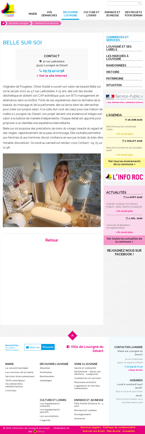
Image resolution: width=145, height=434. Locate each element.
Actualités (129, 431)
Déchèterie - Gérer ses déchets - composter (87, 372)
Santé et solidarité (85, 368)
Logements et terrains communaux (87, 387)
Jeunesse (79, 418)
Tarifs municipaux (15, 380)
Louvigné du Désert (8, 10)
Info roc (124, 176)
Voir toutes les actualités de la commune (124, 240)
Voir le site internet (53, 75)
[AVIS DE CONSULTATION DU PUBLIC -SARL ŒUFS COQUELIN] (124, 204)
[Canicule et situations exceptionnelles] (124, 225)
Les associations (49, 416)
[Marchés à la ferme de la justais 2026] (124, 148)
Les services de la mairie (19, 372)
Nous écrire (136, 370)
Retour (51, 240)
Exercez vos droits (94, 431)
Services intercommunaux (19, 376)
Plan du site (113, 431)
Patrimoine (46, 372)
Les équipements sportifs (50, 410)
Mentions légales (90, 427)
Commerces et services (87, 378)
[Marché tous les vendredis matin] (124, 127)
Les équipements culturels (50, 404)
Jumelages (46, 380)
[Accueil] (3, 23)
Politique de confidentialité (119, 427)
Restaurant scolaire (85, 410)
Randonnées (47, 376)
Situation (45, 368)
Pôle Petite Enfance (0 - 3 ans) (88, 404)
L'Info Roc (10, 390)
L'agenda (45, 420)
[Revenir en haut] (72, 338)
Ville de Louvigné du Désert (87, 349)
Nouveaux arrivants (85, 382)
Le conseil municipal (16, 368)
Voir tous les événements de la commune (124, 163)
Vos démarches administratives (124, 98)
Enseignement (82, 414)
